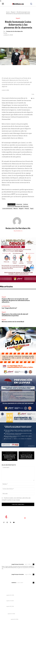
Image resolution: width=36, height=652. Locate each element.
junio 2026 (6, 636)
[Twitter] (14, 40)
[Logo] (18, 517)
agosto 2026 (6, 631)
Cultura (25, 204)
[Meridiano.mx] (18, 4)
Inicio (8, 12)
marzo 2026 (6, 644)
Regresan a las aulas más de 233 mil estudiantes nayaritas (15, 315)
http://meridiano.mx (18, 230)
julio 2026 (5, 633)
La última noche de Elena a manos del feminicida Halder (26, 456)
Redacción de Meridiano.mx (14, 31)
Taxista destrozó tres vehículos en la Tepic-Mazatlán (15, 610)
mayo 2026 (6, 639)
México (16, 208)
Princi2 (27, 208)
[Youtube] (14, 522)
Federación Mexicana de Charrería (18, 206)
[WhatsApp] (22, 40)
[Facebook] (10, 40)
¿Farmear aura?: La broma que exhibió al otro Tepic (17, 598)
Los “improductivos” (9, 308)
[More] (26, 40)
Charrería (19, 204)
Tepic (31, 208)
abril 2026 (6, 641)
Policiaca (4, 613)
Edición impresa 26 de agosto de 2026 (14, 617)
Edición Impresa (6, 619)
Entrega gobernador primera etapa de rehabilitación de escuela (9, 457)
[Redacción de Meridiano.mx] (18, 221)
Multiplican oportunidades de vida (12, 604)
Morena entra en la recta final (13, 322)
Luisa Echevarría (7, 208)
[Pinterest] (18, 40)
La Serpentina (6, 306)
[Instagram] (7, 522)
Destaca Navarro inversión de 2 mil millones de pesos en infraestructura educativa (16, 300)
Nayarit (13, 12)
